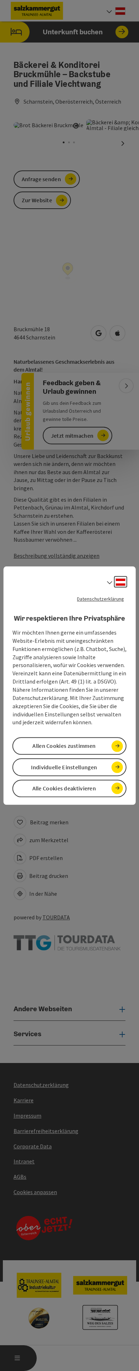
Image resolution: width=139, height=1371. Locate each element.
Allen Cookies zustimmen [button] (64, 746)
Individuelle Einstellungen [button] (64, 767)
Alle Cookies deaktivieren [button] (64, 788)
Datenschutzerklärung (100, 599)
